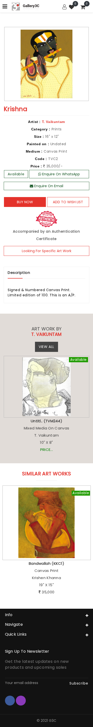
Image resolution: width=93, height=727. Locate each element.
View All (46, 346)
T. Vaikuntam (53, 122)
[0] (71, 7)
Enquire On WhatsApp (60, 174)
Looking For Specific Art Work (46, 250)
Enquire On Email (48, 185)
